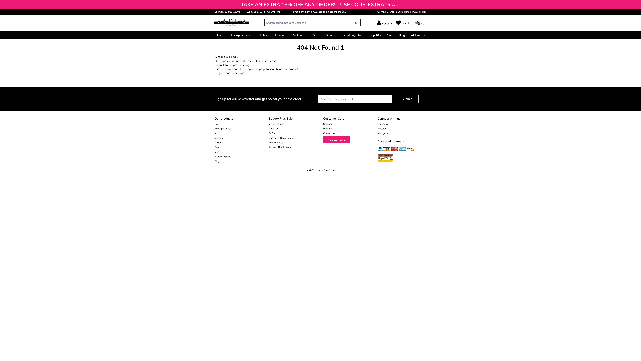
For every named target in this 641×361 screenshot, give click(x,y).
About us (273, 128)
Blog (402, 35)
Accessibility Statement (281, 147)
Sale (390, 35)
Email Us (275, 11)
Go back (219, 65)
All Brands (418, 35)
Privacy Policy (276, 142)
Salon (329, 35)
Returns (327, 128)
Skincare (279, 35)
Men (314, 35)
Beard (217, 147)
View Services (276, 123)
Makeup (298, 35)
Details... (395, 5)
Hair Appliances (240, 35)
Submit (407, 99)
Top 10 (374, 35)
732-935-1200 (231, 11)
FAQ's (272, 133)
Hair (218, 35)
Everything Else (352, 35)
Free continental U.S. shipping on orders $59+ (320, 11)
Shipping (327, 123)
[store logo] (231, 23)
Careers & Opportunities (282, 137)
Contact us (329, 133)
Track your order (336, 140)
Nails (262, 35)
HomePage (237, 73)
